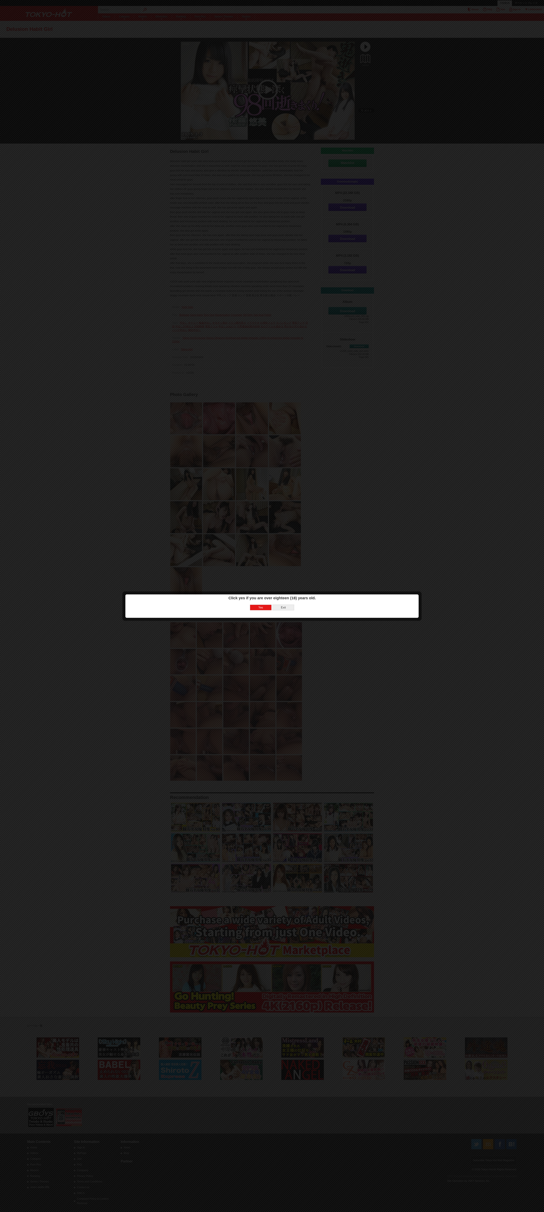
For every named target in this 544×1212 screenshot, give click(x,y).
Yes (260, 607)
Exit (283, 607)
